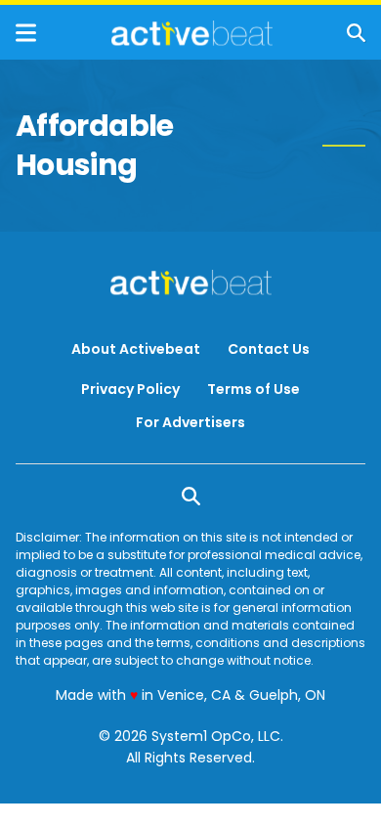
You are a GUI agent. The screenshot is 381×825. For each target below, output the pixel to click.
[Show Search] (356, 32)
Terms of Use (253, 389)
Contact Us (269, 349)
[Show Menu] (26, 32)
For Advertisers (190, 422)
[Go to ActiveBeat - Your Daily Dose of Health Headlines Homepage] (192, 33)
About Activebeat (135, 349)
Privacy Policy (130, 389)
